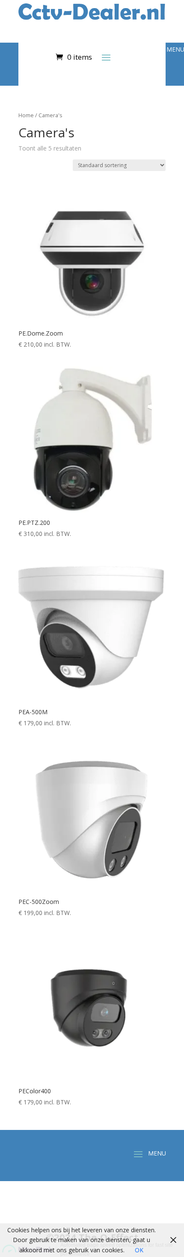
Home (26, 115)
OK (139, 1250)
